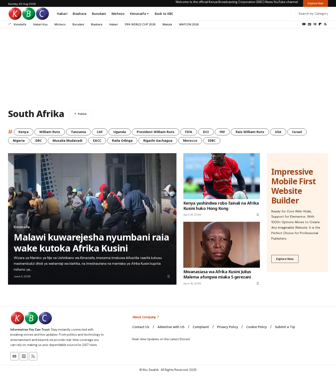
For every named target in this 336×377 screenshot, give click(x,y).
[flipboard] (320, 24)
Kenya (24, 132)
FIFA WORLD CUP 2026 (140, 24)
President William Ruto (155, 132)
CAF (100, 132)
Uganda (119, 132)
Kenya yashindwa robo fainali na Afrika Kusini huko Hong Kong (221, 205)
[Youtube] (14, 356)
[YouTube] (304, 24)
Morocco (190, 140)
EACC (97, 140)
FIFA (188, 132)
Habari (113, 24)
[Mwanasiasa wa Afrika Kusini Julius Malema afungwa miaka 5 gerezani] (221, 245)
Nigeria (19, 140)
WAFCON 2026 (189, 24)
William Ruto (49, 132)
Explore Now (285, 259)
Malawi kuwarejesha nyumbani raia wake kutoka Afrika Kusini (91, 242)
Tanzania (78, 132)
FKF (222, 132)
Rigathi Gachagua (157, 140)
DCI (206, 132)
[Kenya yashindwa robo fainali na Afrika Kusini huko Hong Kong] (221, 176)
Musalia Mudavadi (67, 140)
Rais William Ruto (250, 132)
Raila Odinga (122, 140)
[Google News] (309, 24)
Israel (297, 132)
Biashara (96, 24)
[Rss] (325, 24)
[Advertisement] (168, 69)
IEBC (212, 140)
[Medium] (314, 24)
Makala (167, 24)
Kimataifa (20, 24)
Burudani (78, 24)
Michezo (60, 24)
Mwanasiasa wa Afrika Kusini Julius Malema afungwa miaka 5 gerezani (217, 274)
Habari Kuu (40, 24)
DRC (38, 140)
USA (278, 132)
